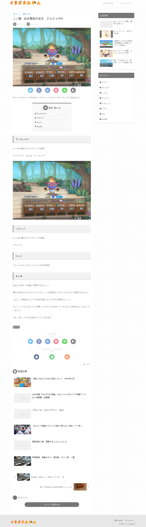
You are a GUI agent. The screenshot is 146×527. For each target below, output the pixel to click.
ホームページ (129, 520)
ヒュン (39, 122)
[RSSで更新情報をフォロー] (67, 357)
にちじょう (106, 103)
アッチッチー (42, 114)
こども (104, 93)
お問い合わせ (118, 520)
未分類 (17, 327)
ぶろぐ (104, 108)
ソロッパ (40, 118)
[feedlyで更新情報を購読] (52, 357)
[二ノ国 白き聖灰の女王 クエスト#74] (47, 90)
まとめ (39, 126)
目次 (50, 108)
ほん (103, 114)
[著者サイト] (36, 357)
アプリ (104, 82)
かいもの (105, 87)
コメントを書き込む (52, 505)
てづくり (105, 98)
